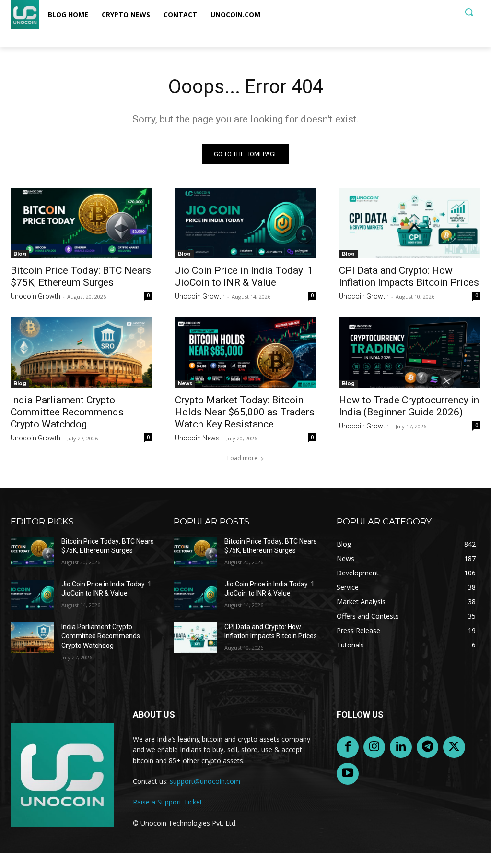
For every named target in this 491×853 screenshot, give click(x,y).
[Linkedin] (401, 747)
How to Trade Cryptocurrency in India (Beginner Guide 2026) (409, 406)
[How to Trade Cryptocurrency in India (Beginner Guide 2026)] (409, 352)
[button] (468, 12)
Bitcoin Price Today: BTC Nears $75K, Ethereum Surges (81, 276)
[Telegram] (428, 747)
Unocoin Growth (35, 296)
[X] (454, 747)
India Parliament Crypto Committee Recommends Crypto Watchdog (67, 412)
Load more (242, 458)
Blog (19, 254)
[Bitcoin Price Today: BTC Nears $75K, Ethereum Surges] (81, 223)
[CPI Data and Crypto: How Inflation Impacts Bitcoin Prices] (409, 223)
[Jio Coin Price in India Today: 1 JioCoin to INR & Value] (245, 223)
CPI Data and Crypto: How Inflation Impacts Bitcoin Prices (409, 276)
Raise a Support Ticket (167, 801)
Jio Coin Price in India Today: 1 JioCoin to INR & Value (244, 276)
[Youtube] (348, 774)
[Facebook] (348, 747)
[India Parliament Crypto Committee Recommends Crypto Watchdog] (81, 352)
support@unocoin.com (205, 781)
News (185, 383)
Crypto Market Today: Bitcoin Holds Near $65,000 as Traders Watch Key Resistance (245, 412)
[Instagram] (374, 747)
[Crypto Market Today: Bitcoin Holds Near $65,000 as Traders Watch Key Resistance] (245, 352)
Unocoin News (197, 438)
